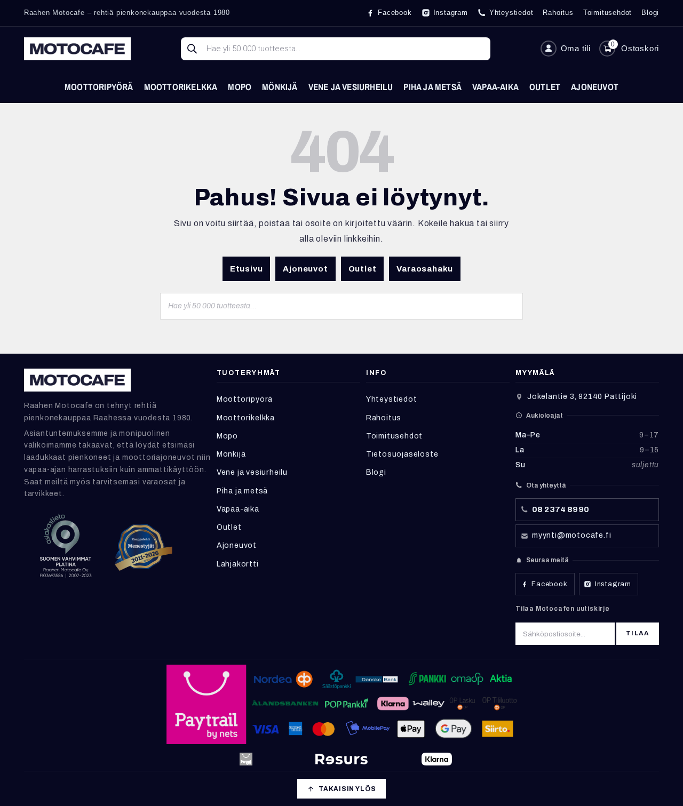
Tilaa (637, 633)
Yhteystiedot (391, 399)
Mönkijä (279, 87)
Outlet (544, 87)
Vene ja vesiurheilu (350, 87)
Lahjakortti (238, 564)
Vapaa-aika (495, 87)
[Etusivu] (77, 48)
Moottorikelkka (181, 87)
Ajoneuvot (594, 87)
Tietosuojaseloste (402, 454)
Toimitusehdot (394, 436)
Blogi (376, 472)
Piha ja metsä (432, 87)
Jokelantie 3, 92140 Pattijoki (582, 397)
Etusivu (246, 269)
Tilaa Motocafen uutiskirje (562, 608)
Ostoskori (640, 48)
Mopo (239, 87)
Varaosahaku (424, 269)
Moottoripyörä (99, 87)
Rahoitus (383, 418)
